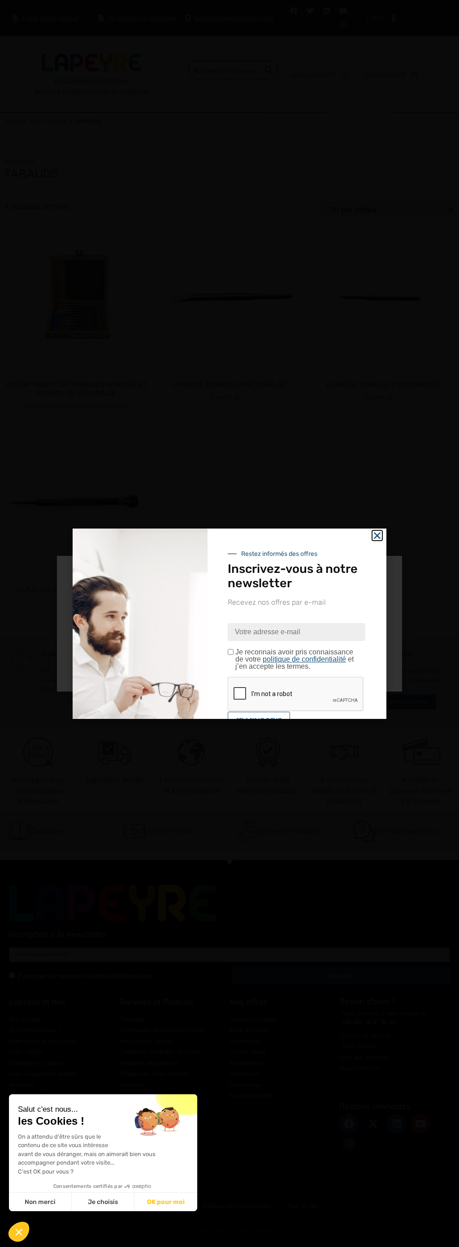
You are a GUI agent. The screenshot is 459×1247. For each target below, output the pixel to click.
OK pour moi (166, 1202)
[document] (229, 623)
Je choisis (103, 1202)
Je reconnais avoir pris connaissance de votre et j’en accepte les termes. (294, 659)
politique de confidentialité (304, 659)
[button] (19, 1232)
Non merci (40, 1202)
